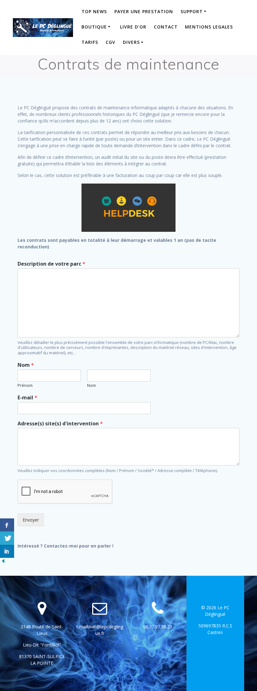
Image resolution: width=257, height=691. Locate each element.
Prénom (25, 385)
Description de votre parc (51, 264)
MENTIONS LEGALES (209, 27)
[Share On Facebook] (7, 525)
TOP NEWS (94, 11)
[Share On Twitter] (7, 538)
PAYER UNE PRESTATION (143, 11)
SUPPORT (192, 11)
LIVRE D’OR (133, 27)
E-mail (27, 397)
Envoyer (31, 520)
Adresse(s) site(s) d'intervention (60, 423)
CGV (110, 42)
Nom (26, 365)
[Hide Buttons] (3, 562)
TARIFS (89, 42)
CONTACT (166, 27)
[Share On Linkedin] (7, 551)
